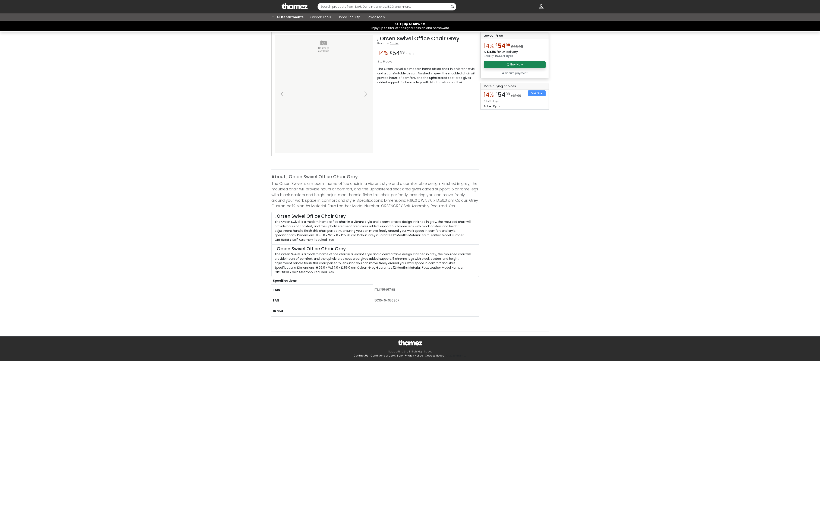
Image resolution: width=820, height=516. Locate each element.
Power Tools (376, 17)
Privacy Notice (414, 355)
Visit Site (536, 93)
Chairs (394, 43)
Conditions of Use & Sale (386, 355)
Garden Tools (320, 17)
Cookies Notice (434, 355)
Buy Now (516, 64)
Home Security (349, 17)
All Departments (289, 17)
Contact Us (361, 355)
